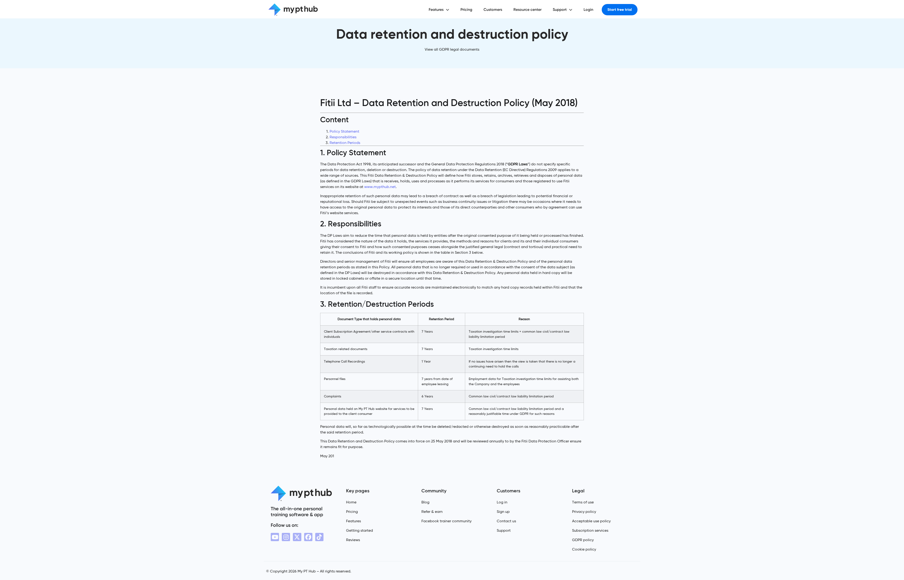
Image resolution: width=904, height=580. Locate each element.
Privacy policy (584, 511)
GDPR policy (583, 540)
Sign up (503, 511)
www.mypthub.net (380, 186)
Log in (502, 502)
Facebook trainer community (446, 521)
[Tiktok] (319, 537)
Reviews (353, 540)
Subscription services (590, 530)
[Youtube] (275, 537)
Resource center (527, 9)
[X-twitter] (297, 537)
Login (588, 9)
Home (351, 502)
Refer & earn (432, 511)
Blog (425, 502)
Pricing (466, 9)
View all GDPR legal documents (452, 49)
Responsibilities (343, 137)
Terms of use (583, 502)
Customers (493, 9)
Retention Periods (345, 142)
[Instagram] (286, 537)
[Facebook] (308, 537)
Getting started (359, 530)
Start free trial (619, 9)
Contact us (506, 521)
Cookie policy (584, 549)
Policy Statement (344, 131)
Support (560, 9)
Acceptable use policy (591, 521)
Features (436, 9)
